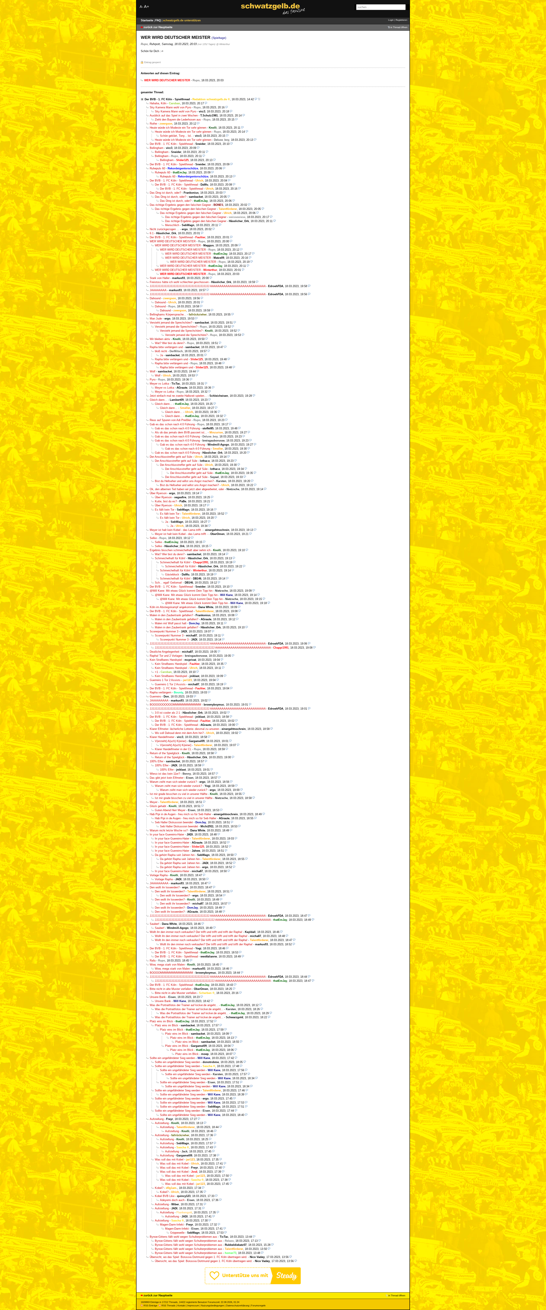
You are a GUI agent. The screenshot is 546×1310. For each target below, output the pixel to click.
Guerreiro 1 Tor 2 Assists (165, 680)
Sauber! (154, 923)
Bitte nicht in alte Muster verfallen (170, 988)
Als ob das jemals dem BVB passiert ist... (181, 432)
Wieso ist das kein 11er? (165, 773)
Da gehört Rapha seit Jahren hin (175, 855)
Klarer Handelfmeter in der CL (173, 749)
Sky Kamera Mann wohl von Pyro (170, 107)
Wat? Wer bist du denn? (169, 343)
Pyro (152, 379)
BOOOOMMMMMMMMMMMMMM (171, 972)
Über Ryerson (158, 493)
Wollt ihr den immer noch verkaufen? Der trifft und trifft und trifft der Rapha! (196, 932)
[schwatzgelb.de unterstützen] (253, 1283)
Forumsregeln (258, 1305)
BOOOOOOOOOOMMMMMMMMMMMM (175, 704)
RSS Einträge (150, 1305)
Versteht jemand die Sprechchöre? (171, 322)
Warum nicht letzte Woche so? (169, 830)
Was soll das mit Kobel (169, 1159)
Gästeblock (172, 574)
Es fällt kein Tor (164, 509)
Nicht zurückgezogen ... (164, 229)
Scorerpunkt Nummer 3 (164, 631)
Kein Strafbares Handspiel (166, 659)
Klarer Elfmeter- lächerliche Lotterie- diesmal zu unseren (184, 729)
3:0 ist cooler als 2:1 (167, 712)
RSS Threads (168, 1305)
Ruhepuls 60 (157, 168)
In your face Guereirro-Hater (167, 834)
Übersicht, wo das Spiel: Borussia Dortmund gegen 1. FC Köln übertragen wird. (198, 1257)
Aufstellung (157, 1119)
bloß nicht (161, 351)
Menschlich (172, 225)
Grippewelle (177, 1232)
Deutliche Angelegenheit (164, 651)
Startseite (147, 20)
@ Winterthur (223, 44)
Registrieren (401, 20)
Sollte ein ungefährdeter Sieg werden (172, 1058)
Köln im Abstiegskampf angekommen (173, 607)
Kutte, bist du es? (166, 501)
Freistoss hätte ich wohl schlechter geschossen (179, 282)
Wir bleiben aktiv (160, 339)
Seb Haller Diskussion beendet (174, 822)
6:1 (152, 233)
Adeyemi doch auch (172, 1200)
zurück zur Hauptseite (158, 27)
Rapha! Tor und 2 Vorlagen (166, 655)
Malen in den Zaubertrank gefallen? (171, 615)
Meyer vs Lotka (159, 383)
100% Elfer (156, 761)
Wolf (152, 371)
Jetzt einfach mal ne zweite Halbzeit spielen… (178, 395)
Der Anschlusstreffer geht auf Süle (171, 456)
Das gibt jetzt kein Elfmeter (166, 777)
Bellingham (156, 148)
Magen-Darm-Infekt (172, 1224)
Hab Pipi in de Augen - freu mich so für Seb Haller (180, 814)
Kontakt (181, 1305)
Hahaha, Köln (158, 103)
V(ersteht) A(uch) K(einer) (170, 741)
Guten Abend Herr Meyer (170, 810)
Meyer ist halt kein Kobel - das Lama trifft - (176, 530)
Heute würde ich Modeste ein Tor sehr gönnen (178, 127)
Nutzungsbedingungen (212, 1305)
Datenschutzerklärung (237, 1305)
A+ (146, 6)
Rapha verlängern (160, 692)
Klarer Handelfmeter (162, 737)
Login (391, 20)
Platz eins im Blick (161, 1021)
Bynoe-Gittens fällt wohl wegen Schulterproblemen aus (183, 1236)
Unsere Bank (158, 997)
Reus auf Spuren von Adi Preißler (170, 420)
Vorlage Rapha (159, 875)
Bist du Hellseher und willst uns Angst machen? (184, 481)
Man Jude (156, 318)
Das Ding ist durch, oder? (165, 192)
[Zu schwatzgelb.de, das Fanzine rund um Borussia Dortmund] (273, 9)
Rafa (152, 960)
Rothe (153, 123)
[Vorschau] (256, 99)
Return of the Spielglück (164, 753)
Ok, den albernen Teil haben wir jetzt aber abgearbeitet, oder (187, 489)
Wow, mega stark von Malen (167, 964)
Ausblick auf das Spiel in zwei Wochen (174, 115)
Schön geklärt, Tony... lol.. (176, 135)
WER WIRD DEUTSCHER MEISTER (173, 241)
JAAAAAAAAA (159, 700)
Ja (161, 355)
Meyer (153, 802)
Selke (153, 538)
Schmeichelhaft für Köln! (170, 558)
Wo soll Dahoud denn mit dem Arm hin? (179, 733)
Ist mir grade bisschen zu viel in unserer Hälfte (178, 794)
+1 (156, 672)
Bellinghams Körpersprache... (168, 314)
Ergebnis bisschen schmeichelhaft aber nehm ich (180, 550)
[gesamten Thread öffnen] (259, 99)
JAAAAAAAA (158, 290)
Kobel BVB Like (164, 1196)
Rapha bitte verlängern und (166, 347)
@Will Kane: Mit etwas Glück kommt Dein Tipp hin (181, 590)
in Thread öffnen (399, 27)
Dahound (155, 298)
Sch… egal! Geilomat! (168, 582)
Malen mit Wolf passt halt (170, 623)
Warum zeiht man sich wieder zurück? (173, 781)
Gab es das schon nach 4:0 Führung (172, 424)
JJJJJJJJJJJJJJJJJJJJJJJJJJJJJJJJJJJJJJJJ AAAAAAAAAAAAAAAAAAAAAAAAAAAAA (208, 286)
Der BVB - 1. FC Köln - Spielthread (167, 99)
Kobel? (159, 1187)
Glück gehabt (158, 806)
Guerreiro (155, 696)
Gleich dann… (158, 399)
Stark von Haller (160, 278)
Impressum (193, 1305)
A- (141, 7)
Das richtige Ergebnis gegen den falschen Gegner (180, 204)
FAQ (158, 20)
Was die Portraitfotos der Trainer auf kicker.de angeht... (184, 1005)
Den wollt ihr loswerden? (165, 887)
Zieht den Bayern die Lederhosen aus (178, 119)
